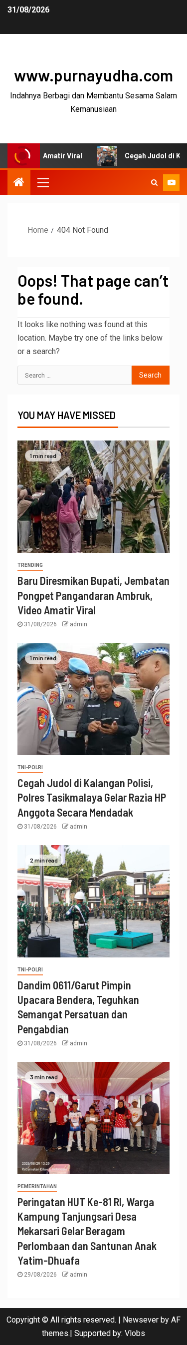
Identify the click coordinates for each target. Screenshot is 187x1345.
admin (78, 624)
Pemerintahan (37, 1186)
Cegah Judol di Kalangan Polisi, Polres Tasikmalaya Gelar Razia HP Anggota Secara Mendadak (91, 797)
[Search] (154, 182)
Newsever (141, 1320)
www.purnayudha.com (93, 74)
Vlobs (135, 1333)
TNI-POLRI (30, 767)
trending (30, 565)
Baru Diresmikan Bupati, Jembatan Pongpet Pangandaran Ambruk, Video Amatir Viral (93, 595)
